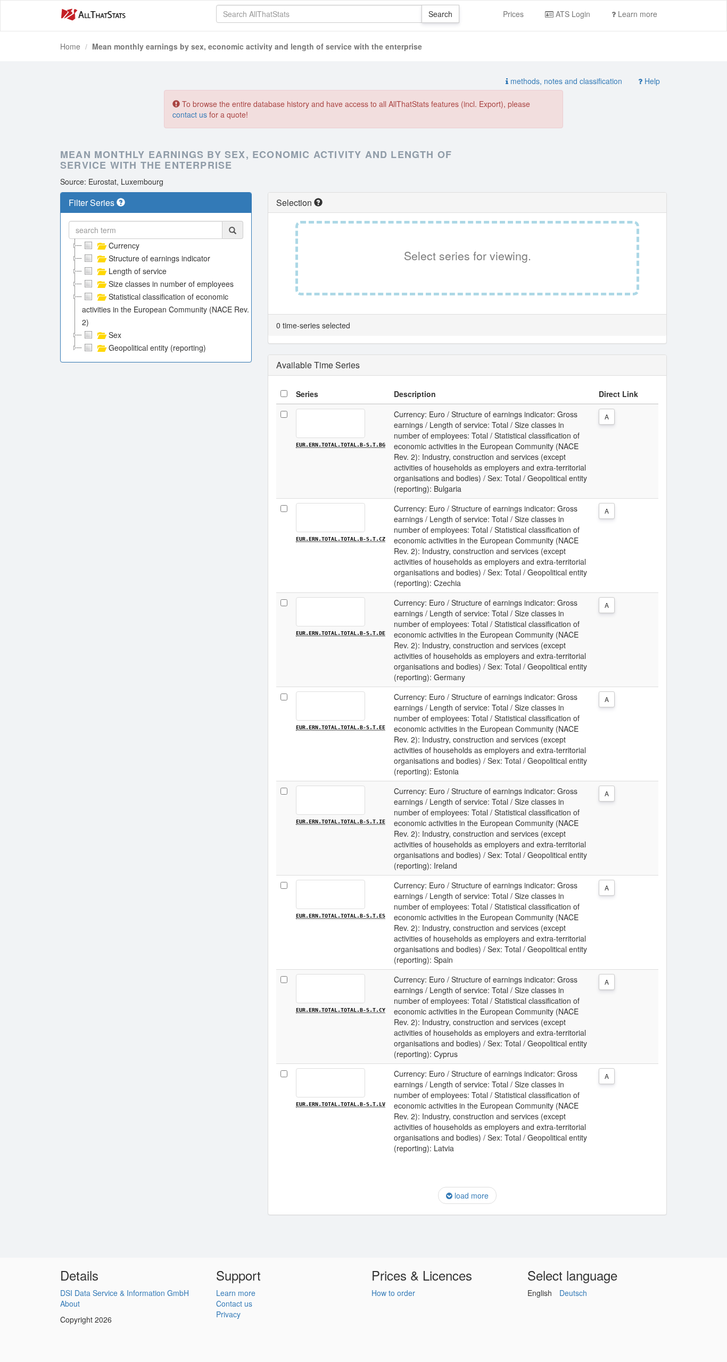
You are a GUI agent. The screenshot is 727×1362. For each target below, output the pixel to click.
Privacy (228, 1314)
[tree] (156, 296)
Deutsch (573, 1292)
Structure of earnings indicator (159, 258)
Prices (513, 14)
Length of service (138, 271)
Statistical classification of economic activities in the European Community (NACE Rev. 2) (165, 309)
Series (307, 394)
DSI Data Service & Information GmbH (124, 1292)
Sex (115, 334)
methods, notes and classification (565, 81)
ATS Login (571, 14)
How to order (393, 1292)
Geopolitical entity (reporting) (157, 347)
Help (651, 81)
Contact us (234, 1303)
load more (470, 1195)
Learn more (636, 14)
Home (70, 46)
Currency (124, 245)
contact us (189, 114)
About (70, 1303)
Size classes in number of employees (171, 283)
